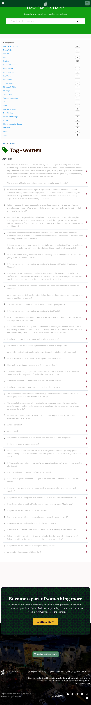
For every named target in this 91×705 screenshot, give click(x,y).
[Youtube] (87, 698)
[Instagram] (87, 694)
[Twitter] (72, 694)
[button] (3, 3)
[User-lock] (68, 694)
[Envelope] (82, 694)
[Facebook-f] (77, 694)
